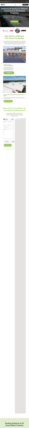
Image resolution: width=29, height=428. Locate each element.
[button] (15, 4)
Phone (9, 125)
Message (5, 129)
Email (4, 125)
